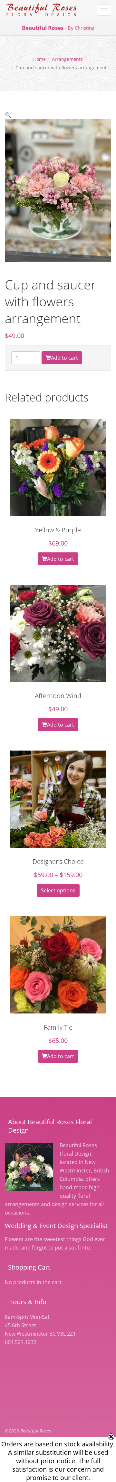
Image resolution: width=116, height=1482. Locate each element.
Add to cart (64, 357)
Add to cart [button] (60, 558)
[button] (8, 115)
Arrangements (67, 59)
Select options (58, 890)
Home (39, 59)
